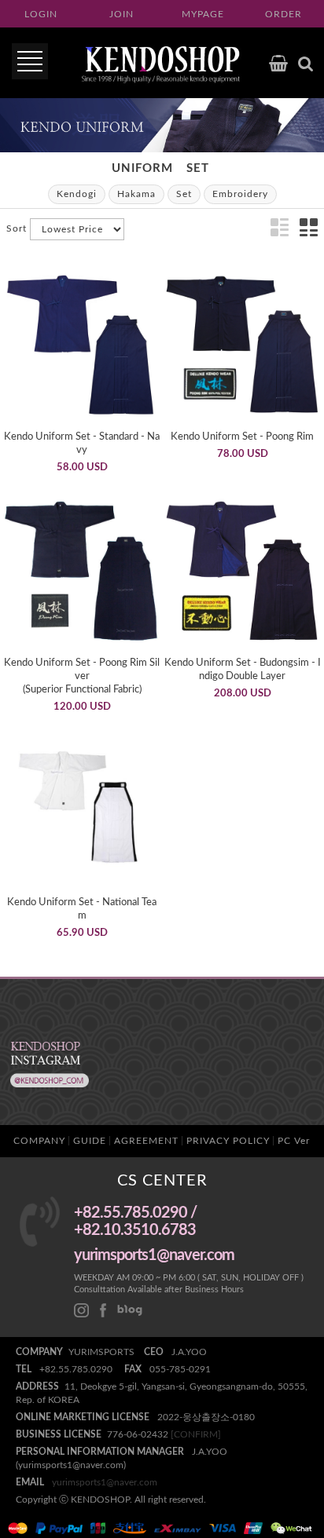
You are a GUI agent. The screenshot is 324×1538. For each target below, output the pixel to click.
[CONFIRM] (196, 1434)
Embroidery (240, 194)
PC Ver (294, 1140)
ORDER (283, 14)
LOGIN (40, 14)
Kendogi (77, 194)
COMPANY (39, 1140)
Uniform (142, 168)
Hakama (136, 194)
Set (197, 168)
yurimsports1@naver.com (104, 1482)
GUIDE (89, 1140)
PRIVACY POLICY (228, 1140)
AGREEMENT (146, 1140)
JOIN (121, 14)
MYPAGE (203, 14)
